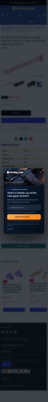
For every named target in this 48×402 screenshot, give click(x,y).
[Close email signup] (40, 172)
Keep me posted (22, 217)
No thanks (10, 229)
